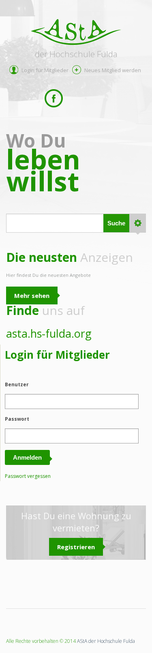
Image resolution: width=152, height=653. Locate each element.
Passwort (17, 418)
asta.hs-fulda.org (49, 333)
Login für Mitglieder (45, 70)
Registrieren (76, 547)
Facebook (54, 98)
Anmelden (27, 457)
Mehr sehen (31, 295)
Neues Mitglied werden (112, 70)
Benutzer (17, 384)
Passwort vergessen (28, 476)
